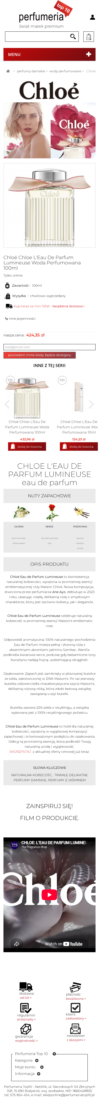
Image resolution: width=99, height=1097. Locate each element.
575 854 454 (19, 1095)
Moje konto (25, 1067)
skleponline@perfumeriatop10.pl (69, 1095)
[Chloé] (49, 90)
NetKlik (41, 1087)
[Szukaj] (73, 36)
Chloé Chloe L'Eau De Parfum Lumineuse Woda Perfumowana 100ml (27, 427)
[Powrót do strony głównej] (8, 71)
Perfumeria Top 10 (31, 1054)
